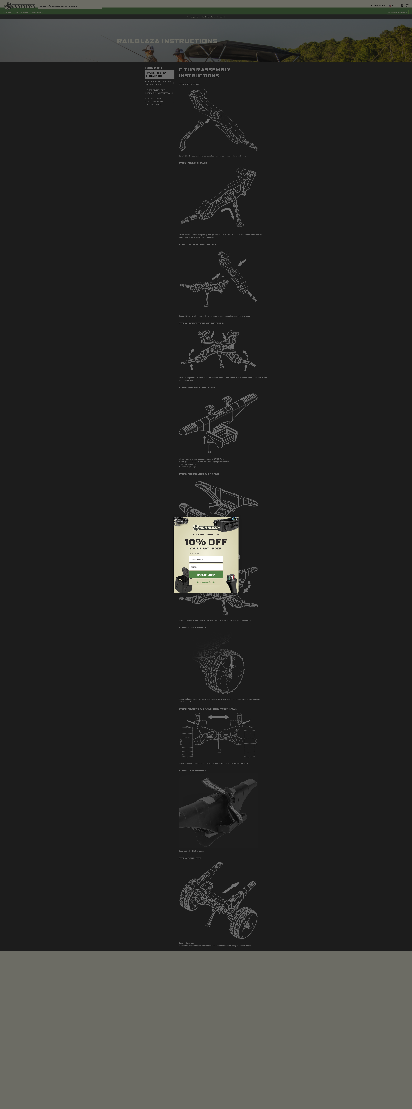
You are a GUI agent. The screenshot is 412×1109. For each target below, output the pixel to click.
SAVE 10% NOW (206, 574)
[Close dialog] (234, 519)
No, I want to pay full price (206, 582)
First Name (194, 553)
